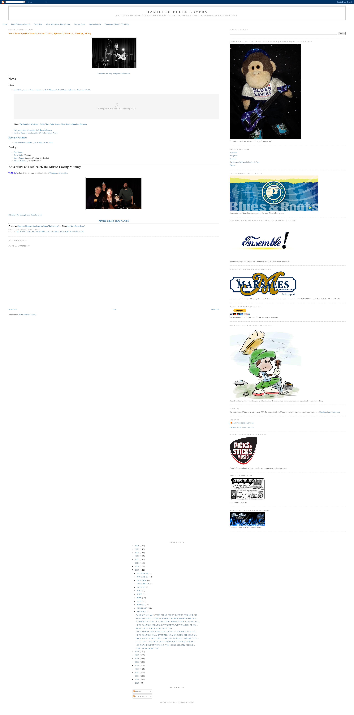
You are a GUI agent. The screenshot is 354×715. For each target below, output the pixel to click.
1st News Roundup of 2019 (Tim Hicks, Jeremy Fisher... (165, 645)
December (143, 573)
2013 (137, 669)
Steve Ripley (19, 155)
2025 (137, 549)
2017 (137, 655)
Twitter (232, 165)
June (140, 594)
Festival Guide (79, 24)
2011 (137, 676)
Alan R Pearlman (20, 160)
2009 (137, 683)
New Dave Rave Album (75, 226)
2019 (137, 570)
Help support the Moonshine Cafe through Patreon (33, 130)
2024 (137, 552)
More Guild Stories (52, 124)
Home (5, 24)
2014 (137, 665)
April (140, 601)
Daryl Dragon (19, 158)
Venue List (38, 24)
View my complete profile (242, 427)
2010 (137, 679)
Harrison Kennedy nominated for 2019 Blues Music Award (36, 133)
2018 (137, 651)
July (140, 590)
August (141, 587)
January (142, 611)
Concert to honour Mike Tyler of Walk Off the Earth (33, 142)
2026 (137, 545)
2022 (137, 559)
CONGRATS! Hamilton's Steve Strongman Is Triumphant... (167, 615)
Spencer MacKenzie (60, 232)
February (142, 608)
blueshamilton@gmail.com (329, 412)
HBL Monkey (21, 232)
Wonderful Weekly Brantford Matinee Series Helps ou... (168, 621)
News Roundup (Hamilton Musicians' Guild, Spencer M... (166, 635)
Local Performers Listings (20, 24)
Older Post (215, 309)
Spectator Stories (17, 137)
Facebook (233, 152)
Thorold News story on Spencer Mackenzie (114, 73)
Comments (141, 696)
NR (33, 232)
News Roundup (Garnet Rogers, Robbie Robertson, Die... (167, 618)
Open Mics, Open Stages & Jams (58, 24)
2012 (137, 672)
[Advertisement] (177, 708)
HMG (29, 232)
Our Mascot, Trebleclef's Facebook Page (244, 162)
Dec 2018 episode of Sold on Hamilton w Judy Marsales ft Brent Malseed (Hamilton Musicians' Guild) (52, 89)
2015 (137, 662)
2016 (137, 658)
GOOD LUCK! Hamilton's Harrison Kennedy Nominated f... (167, 638)
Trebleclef (12, 172)
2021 (137, 563)
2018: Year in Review (147, 648)
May (139, 597)
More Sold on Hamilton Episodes (74, 124)
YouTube (233, 158)
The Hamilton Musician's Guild (31, 124)
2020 (137, 566)
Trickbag (74, 232)
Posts (138, 691)
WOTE (82, 232)
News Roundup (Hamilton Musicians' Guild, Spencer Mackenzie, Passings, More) (49, 33)
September (143, 583)
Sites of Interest (95, 24)
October (142, 580)
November (143, 577)
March (141, 604)
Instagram (233, 155)
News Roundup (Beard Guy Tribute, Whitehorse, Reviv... (167, 625)
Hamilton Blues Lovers (176, 11)
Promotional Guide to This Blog (117, 24)
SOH (48, 232)
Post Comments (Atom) (27, 314)
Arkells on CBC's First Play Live (154, 628)
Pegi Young (18, 152)
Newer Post (12, 309)
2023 (137, 556)
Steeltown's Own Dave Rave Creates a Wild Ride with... (166, 631)
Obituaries (40, 232)
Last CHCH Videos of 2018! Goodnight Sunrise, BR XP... (165, 641)
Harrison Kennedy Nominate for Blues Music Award (38, 226)
